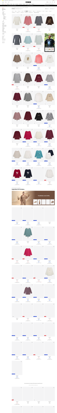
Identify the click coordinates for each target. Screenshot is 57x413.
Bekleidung (15, 7)
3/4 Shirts (23, 7)
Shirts (21, 7)
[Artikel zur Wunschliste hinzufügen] (21, 34)
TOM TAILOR (26, 7)
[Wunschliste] (52, 2)
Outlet (3, 0)
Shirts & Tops (18, 7)
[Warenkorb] (54, 2)
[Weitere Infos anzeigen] (17, 31)
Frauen (12, 7)
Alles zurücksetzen (37, 12)
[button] (47, 8)
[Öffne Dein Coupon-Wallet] (47, 2)
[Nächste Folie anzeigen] (54, 189)
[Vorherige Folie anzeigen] (50, 189)
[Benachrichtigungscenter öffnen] (50, 2)
